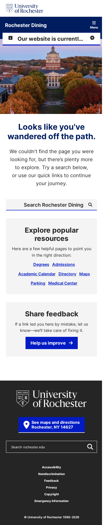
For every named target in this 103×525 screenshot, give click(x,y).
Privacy (51, 487)
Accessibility (51, 467)
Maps (84, 274)
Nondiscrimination (51, 474)
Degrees (41, 264)
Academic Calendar (37, 274)
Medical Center (62, 283)
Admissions (63, 264)
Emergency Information (51, 501)
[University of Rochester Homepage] (24, 8)
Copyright (51, 494)
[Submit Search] (90, 447)
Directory (67, 274)
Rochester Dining (26, 25)
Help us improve (48, 343)
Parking (38, 283)
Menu (94, 27)
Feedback (51, 481)
